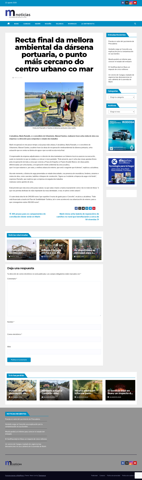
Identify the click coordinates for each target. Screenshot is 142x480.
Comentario (12, 279)
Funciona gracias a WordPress (14, 475)
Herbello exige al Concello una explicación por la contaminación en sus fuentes (120, 51)
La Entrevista (87, 24)
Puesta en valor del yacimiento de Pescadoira (20, 393)
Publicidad (94, 475)
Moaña (48, 24)
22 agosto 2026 (16, 397)
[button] (135, 24)
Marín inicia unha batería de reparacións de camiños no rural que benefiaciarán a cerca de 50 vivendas (78, 217)
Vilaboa (60, 24)
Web (9, 347)
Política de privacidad (113, 475)
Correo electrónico (14, 334)
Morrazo (72, 24)
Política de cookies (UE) (129, 475)
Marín (37, 24)
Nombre (10, 322)
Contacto (102, 475)
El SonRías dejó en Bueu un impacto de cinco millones (120, 393)
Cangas (26, 24)
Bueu (16, 24)
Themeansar (42, 475)
